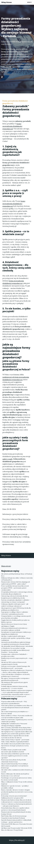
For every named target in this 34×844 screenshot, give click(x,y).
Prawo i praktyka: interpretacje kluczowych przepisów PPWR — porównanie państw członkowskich (15, 588)
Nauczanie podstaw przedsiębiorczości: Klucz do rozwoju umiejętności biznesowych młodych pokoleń (16, 707)
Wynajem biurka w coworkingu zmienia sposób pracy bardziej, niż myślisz (16, 617)
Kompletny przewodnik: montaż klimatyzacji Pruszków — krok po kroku (15, 651)
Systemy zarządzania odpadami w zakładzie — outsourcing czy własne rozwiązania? (15, 601)
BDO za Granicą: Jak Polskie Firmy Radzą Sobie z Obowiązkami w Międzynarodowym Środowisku (16, 728)
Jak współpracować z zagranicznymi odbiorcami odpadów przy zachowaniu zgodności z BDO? (16, 732)
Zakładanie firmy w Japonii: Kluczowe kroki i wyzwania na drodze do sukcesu (15, 736)
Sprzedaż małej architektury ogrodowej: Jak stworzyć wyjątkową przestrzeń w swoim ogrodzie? (15, 756)
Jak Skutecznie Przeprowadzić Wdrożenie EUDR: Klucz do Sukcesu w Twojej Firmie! (16, 829)
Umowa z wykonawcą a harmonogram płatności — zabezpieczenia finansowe (16, 805)
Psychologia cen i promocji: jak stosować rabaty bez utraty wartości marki (16, 779)
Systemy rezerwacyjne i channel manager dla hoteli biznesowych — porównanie (15, 667)
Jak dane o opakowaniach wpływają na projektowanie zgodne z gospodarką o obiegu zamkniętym (15, 638)
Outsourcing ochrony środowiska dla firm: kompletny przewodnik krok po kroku (14, 597)
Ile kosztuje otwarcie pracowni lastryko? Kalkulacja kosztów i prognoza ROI (14, 797)
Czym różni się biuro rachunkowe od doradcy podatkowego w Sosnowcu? (15, 675)
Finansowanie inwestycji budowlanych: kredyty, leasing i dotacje (16, 813)
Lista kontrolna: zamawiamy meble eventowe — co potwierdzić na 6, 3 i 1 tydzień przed (16, 695)
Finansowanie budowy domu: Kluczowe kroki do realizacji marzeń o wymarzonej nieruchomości (16, 801)
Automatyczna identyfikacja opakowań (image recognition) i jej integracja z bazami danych (15, 643)
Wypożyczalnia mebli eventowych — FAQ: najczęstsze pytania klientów (14, 702)
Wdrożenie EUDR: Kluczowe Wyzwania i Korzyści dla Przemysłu (16, 825)
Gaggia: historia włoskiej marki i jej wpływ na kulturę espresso (15, 621)
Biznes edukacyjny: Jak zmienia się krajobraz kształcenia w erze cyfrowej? (15, 775)
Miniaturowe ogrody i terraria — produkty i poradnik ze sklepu (15, 787)
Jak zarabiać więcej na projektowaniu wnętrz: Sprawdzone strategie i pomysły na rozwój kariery (15, 746)
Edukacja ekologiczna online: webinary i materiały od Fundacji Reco (17, 579)
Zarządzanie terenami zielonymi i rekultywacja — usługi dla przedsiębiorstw (16, 633)
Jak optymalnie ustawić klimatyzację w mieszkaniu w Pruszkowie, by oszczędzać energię (17, 647)
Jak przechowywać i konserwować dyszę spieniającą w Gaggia (14, 625)
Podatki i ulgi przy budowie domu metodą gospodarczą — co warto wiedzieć (14, 687)
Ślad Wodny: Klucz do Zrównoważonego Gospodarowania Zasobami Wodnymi (14, 817)
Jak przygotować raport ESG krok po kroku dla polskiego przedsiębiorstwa (16, 609)
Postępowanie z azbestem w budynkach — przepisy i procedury (14, 655)
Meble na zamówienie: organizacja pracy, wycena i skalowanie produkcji (16, 720)
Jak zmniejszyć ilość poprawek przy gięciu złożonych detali (14, 683)
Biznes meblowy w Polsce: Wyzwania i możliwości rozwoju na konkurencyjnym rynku (16, 716)
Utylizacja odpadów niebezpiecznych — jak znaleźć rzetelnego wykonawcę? (14, 605)
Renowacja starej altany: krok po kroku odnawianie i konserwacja (13, 761)
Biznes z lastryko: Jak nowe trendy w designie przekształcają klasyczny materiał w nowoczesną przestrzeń (16, 792)
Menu (29, 2)
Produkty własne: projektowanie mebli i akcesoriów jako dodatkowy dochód (13, 751)
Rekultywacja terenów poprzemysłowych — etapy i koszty (17, 659)
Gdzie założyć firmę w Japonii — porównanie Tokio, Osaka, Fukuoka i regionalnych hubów (15, 740)
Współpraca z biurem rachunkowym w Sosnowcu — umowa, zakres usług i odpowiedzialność (16, 671)
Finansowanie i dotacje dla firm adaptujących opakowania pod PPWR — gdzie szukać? (15, 583)
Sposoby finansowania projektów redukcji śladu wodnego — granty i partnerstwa (16, 821)
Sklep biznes (6, 2)
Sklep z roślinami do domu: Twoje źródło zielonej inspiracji (16, 783)
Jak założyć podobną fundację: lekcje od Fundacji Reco (16, 575)
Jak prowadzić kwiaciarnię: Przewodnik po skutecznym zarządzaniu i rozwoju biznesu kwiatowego (14, 766)
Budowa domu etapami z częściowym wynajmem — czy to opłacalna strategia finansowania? (16, 691)
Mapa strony (6, 566)
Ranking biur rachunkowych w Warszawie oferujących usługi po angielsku (14, 724)
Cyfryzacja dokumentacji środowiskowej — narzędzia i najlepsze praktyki (14, 629)
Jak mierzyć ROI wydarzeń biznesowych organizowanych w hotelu (13, 663)
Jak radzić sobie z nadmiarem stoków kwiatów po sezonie (16, 771)
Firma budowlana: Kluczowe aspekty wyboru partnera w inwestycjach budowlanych (15, 809)
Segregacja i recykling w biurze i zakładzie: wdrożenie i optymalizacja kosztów (14, 613)
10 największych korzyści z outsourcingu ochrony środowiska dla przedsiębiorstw (16, 593)
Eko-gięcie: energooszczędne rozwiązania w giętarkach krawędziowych (15, 679)
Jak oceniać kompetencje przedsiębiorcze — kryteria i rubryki (15, 712)
